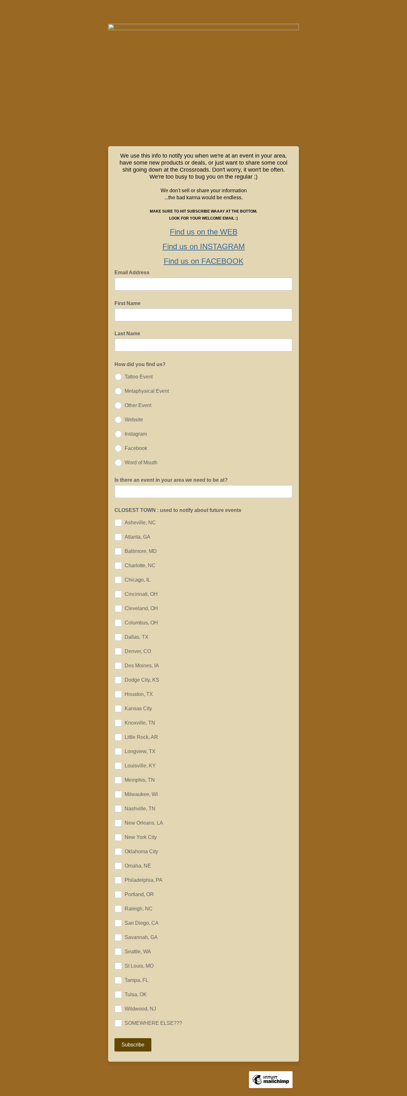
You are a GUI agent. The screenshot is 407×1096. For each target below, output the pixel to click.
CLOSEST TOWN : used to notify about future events (177, 510)
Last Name (127, 333)
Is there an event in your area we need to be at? (171, 480)
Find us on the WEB (204, 232)
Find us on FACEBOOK (204, 261)
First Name (129, 302)
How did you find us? (141, 363)
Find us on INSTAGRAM (203, 246)
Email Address (133, 272)
